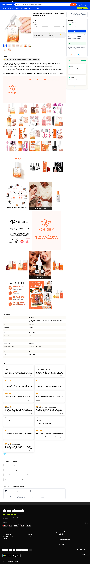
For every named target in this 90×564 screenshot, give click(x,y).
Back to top (45, 503)
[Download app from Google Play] (6, 555)
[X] (84, 523)
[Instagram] (81, 523)
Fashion (25, 8)
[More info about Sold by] (84, 34)
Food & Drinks (19, 8)
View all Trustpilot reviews (77, 86)
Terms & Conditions (82, 549)
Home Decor (11, 8)
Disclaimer (85, 554)
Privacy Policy (84, 552)
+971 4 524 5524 (62, 544)
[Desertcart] (7, 4)
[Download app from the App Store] (16, 555)
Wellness (4, 8)
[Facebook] (86, 523)
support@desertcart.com (64, 539)
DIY (29, 8)
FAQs (86, 556)
